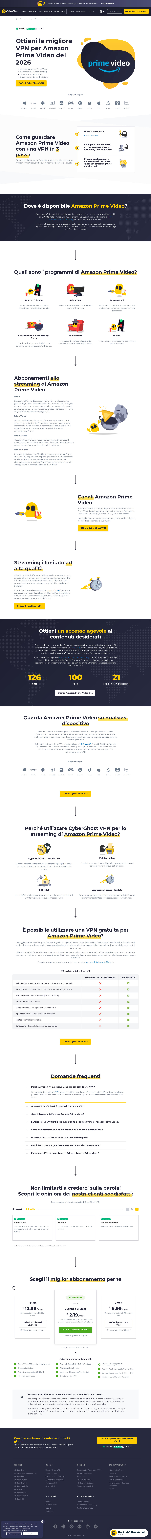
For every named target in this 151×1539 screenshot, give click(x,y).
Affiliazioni (49, 1511)
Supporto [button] (90, 11)
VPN (57, 1092)
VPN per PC (19, 1470)
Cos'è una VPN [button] (28, 11)
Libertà (48, 1508)
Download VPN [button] (44, 11)
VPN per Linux (19, 1489)
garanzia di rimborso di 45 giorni (99, 962)
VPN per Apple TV (21, 1486)
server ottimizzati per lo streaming (74, 658)
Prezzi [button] (71, 11)
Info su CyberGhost (116, 1470)
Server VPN (50, 1486)
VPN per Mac (19, 1477)
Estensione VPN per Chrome (25, 1473)
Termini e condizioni (116, 1480)
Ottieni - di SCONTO (137, 11)
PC (82, 744)
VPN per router (20, 1493)
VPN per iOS (19, 1499)
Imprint (111, 1489)
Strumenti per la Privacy (55, 1477)
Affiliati (48, 1502)
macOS (88, 744)
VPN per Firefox (20, 1483)
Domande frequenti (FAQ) (87, 1505)
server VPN (76, 648)
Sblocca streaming (26, 19)
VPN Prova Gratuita (84, 1473)
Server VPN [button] (58, 11)
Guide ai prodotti (83, 1502)
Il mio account (114, 11)
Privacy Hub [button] (80, 11)
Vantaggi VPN (51, 1483)
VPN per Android (20, 1480)
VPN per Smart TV (21, 1496)
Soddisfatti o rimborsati (54, 1480)
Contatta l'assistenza (85, 1508)
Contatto (112, 1473)
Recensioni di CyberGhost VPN (89, 1470)
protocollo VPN (54, 590)
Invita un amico (52, 1505)
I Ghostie (30, 1209)
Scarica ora (81, 1477)
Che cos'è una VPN (53, 1470)
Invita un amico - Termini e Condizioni (119, 1484)
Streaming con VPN (85, 1486)
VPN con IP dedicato (85, 1483)
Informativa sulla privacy (118, 1477)
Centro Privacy (51, 1473)
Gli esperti (17, 1209)
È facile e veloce (91, 136)
